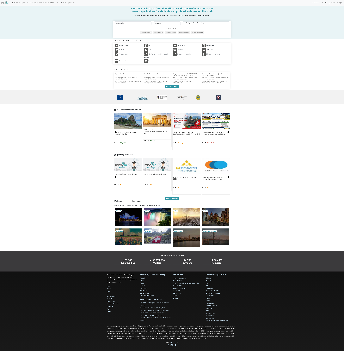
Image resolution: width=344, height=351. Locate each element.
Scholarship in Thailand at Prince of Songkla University (126, 133)
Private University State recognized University (186, 283)
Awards (208, 298)
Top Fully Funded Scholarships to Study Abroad (153, 308)
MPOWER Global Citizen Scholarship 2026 (185, 178)
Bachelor (208, 281)
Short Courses (210, 318)
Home (108, 286)
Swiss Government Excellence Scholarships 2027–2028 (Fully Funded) (186, 133)
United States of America (147, 296)
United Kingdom (144, 293)
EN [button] (324, 3)
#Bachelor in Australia (183, 32)
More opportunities (172, 198)
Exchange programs (211, 306)
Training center (177, 293)
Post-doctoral (210, 316)
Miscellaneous (210, 303)
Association (176, 291)
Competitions (210, 296)
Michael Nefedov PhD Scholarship (126, 174)
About (109, 289)
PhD (207, 286)
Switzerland (143, 291)
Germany (142, 286)
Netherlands (143, 288)
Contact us (110, 299)
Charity (175, 296)
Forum (109, 294)
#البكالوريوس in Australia (198, 32)
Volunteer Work (210, 313)
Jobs (207, 311)
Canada (142, 281)
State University (177, 281)
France (142, 283)
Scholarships (209, 278)
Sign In (109, 309)
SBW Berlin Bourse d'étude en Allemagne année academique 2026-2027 (156, 132)
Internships (209, 308)
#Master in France (158, 32)
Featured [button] (55, 3)
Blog (108, 291)
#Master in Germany (170, 32)
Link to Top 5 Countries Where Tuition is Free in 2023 (154, 310)
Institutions (178, 274)
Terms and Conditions (113, 304)
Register (332, 3)
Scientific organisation (179, 288)
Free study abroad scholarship (152, 274)
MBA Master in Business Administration (217, 321)
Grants (208, 301)
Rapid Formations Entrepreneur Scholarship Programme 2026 (213, 178)
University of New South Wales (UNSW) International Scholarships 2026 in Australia (215, 134)
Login (340, 3)
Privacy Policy (111, 301)
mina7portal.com (174, 342)
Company (175, 298)
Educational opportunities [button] (21, 3)
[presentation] (115, 132)
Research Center (177, 286)
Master (208, 283)
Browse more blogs (172, 86)
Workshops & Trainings (212, 291)
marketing (316, 2)
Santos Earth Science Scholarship (155, 174)
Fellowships (209, 288)
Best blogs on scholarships (151, 299)
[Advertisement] (172, 347)
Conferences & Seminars (213, 293)
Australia (142, 278)
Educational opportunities (217, 274)
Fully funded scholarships (41, 3)
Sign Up (109, 311)
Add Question (111, 296)
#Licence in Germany (145, 32)
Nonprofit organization (179, 278)
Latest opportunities (68, 3)
